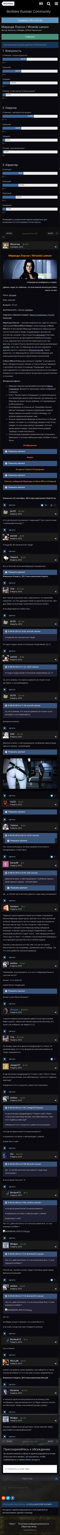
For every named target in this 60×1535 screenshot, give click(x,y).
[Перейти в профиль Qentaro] (6, 908)
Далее (50, 233)
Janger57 (15, 1065)
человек (12, 295)
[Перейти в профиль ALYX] (6, 512)
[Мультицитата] (4, 505)
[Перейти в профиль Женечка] (6, 245)
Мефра (14, 1244)
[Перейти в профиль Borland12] (6, 1194)
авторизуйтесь (32, 1457)
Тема (11, 1524)
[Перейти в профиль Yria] (6, 590)
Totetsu (14, 825)
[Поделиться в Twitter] (8, 1498)
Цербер (6, 347)
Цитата (12, 505)
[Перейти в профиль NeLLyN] (6, 1362)
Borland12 (15, 1192)
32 (56, 1479)
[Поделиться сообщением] (55, 247)
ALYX (13, 511)
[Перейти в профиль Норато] (6, 558)
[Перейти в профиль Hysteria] (6, 1392)
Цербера (29, 310)
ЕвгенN (14, 863)
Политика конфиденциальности (33, 1524)
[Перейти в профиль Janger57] (6, 1066)
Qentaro (14, 906)
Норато (14, 557)
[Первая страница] (3, 237)
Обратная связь (29, 1526)
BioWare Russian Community (29, 11)
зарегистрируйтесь (34, 219)
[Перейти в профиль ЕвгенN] (6, 864)
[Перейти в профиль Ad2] (6, 735)
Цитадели (40, 335)
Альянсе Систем (36, 350)
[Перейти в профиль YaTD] (6, 803)
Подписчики (27, 1479)
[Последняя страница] (57, 233)
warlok (13, 536)
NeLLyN (14, 1360)
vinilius (13, 963)
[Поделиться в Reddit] (3, 1498)
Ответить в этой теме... (19, 1469)
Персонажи (36, 30)
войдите (18, 219)
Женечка (12, 30)
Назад (9, 233)
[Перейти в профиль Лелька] (6, 1011)
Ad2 (12, 734)
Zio (12, 1154)
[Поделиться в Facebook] (12, 1498)
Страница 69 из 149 (30, 234)
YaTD (13, 802)
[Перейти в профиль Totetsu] (6, 827)
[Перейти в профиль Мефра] (6, 1245)
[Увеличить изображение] (30, 269)
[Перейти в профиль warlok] (6, 537)
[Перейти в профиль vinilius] (6, 964)
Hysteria (14, 1390)
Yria (12, 588)
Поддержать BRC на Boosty (30, 20)
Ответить (30, 37)
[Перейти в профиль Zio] (6, 1155)
